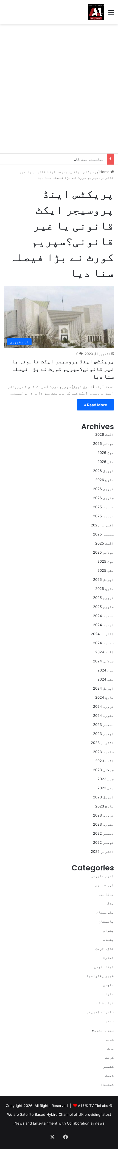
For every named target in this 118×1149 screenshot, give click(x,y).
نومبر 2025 (103, 516)
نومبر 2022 (103, 842)
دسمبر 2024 (103, 616)
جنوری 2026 (103, 498)
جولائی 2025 (103, 552)
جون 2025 (105, 561)
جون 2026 (105, 452)
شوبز (109, 1039)
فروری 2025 (103, 597)
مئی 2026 (105, 461)
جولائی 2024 (103, 661)
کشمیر (108, 1066)
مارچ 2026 (104, 480)
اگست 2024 (104, 652)
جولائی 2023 (103, 770)
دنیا (109, 994)
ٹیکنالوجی (104, 966)
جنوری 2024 (103, 715)
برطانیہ (106, 894)
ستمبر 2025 (103, 534)
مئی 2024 (105, 679)
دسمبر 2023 (103, 724)
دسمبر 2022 (103, 833)
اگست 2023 (104, 761)
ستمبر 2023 (103, 752)
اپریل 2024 (103, 688)
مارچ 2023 (104, 806)
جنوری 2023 (103, 824)
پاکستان (106, 921)
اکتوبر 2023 (102, 742)
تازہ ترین (104, 948)
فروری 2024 (103, 706)
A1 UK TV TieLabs (93, 1105)
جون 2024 (105, 670)
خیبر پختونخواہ (99, 975)
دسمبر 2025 (103, 507)
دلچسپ (108, 985)
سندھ (109, 1021)
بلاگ (110, 903)
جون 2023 (105, 779)
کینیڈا (107, 1084)
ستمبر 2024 (103, 643)
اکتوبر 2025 (102, 525)
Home (105, 172)
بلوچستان (105, 912)
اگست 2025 (104, 543)
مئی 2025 (105, 570)
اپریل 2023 (103, 797)
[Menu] (111, 14)
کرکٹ (109, 1057)
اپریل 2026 (103, 470)
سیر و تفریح (103, 1030)
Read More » (95, 405)
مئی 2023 (105, 788)
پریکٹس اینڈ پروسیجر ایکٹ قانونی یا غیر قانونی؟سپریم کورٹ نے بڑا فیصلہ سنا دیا (63, 369)
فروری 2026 (103, 489)
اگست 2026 (104, 434)
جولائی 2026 (103, 443)
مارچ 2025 (104, 588)
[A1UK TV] (96, 12)
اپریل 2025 (103, 579)
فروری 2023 (103, 815)
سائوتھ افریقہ (100, 1012)
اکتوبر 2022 (102, 851)
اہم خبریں (104, 885)
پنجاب (108, 939)
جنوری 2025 (103, 606)
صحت (110, 1048)
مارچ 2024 (104, 697)
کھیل (109, 1075)
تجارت (108, 957)
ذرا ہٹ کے (105, 1003)
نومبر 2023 (103, 733)
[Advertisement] (59, 89)
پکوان (108, 930)
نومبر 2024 (103, 625)
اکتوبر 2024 (102, 634)
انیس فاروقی (102, 876)
